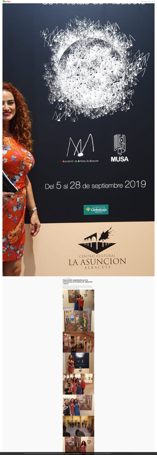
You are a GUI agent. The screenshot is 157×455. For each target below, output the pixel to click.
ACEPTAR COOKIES (115, 453)
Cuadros (146, 1)
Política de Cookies (129, 453)
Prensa (149, 1)
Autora (142, 1)
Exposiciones (69, 278)
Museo (152, 1)
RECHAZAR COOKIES (122, 453)
